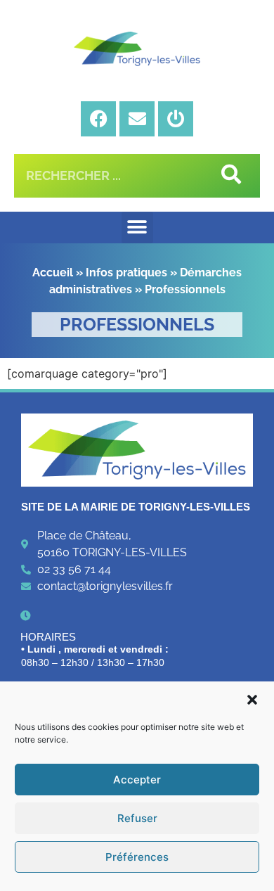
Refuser (137, 818)
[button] (252, 700)
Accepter (137, 779)
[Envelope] (137, 118)
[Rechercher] (228, 176)
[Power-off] (175, 118)
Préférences (137, 857)
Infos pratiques (126, 272)
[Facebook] (98, 118)
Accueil (52, 272)
